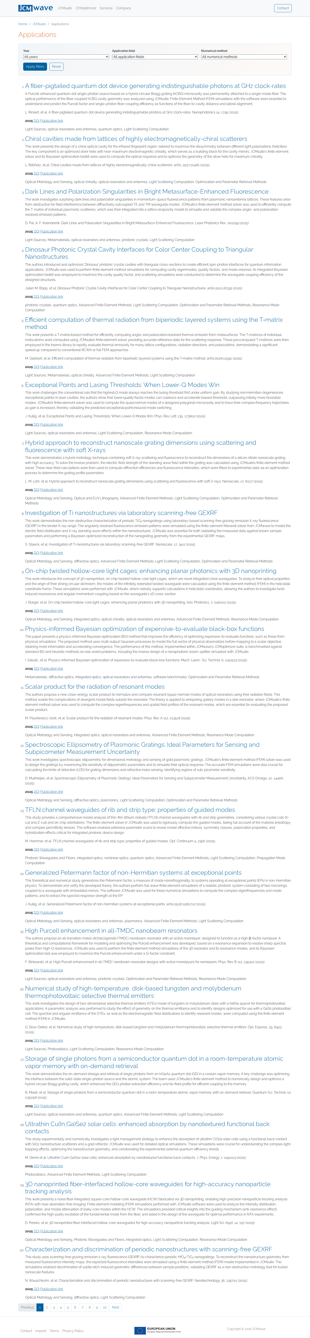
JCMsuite (65, 8)
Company (123, 8)
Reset (56, 67)
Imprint (40, 1331)
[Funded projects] (157, 1331)
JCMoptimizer (85, 8)
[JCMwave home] (35, 8)
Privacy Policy (73, 1331)
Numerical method (214, 51)
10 (105, 1307)
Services (106, 8)
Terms (54, 1331)
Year (26, 51)
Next (115, 1307)
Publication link (51, 121)
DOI (36, 121)
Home (22, 24)
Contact (283, 8)
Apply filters (35, 67)
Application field (123, 51)
